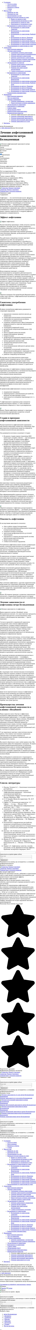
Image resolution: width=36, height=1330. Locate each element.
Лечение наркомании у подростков (22, 101)
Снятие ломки (11, 108)
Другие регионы (9, 1326)
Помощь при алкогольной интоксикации (19, 68)
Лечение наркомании (14, 99)
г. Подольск (7, 1322)
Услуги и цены (12, 4)
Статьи (9, 9)
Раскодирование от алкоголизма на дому (20, 46)
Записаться (4, 860)
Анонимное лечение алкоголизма (21, 52)
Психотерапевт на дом (14, 15)
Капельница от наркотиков (15, 106)
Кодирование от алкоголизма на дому (19, 26)
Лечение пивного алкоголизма (20, 61)
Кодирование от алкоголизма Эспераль (23, 42)
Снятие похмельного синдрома (21, 71)
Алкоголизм (7, 47)
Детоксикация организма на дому (21, 21)
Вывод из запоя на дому (18, 19)
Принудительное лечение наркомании (23, 103)
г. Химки (6, 1324)
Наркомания (7, 94)
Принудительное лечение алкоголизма (23, 59)
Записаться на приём (7, 1130)
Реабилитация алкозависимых (16, 93)
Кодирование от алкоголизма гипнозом (23, 44)
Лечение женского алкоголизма (21, 56)
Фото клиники (12, 5)
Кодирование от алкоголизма (16, 73)
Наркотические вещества (15, 113)
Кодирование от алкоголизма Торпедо (23, 41)
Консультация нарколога (15, 49)
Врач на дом (7, 10)
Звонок (3, 1288)
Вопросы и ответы (13, 7)
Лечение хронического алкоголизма (22, 57)
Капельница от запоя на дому (20, 22)
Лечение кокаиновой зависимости (22, 118)
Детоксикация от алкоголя (15, 62)
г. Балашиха (7, 1316)
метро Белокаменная (10, 1314)
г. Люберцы (7, 1317)
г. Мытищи (7, 1321)
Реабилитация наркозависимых (17, 111)
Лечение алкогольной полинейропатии (23, 54)
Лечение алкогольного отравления (22, 64)
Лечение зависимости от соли (20, 121)
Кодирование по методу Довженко (22, 37)
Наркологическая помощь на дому (18, 17)
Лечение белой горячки (18, 66)
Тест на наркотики (13, 98)
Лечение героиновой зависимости (22, 116)
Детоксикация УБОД (14, 109)
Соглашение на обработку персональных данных (15, 1284)
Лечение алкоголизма (14, 51)
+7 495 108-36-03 (5, 128)
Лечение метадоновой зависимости (22, 120)
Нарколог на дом (12, 12)
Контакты (7, 123)
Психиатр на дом (12, 14)
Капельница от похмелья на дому (21, 24)
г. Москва (7, 1319)
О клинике (7, 2)
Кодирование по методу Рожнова (21, 39)
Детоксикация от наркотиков (16, 104)
